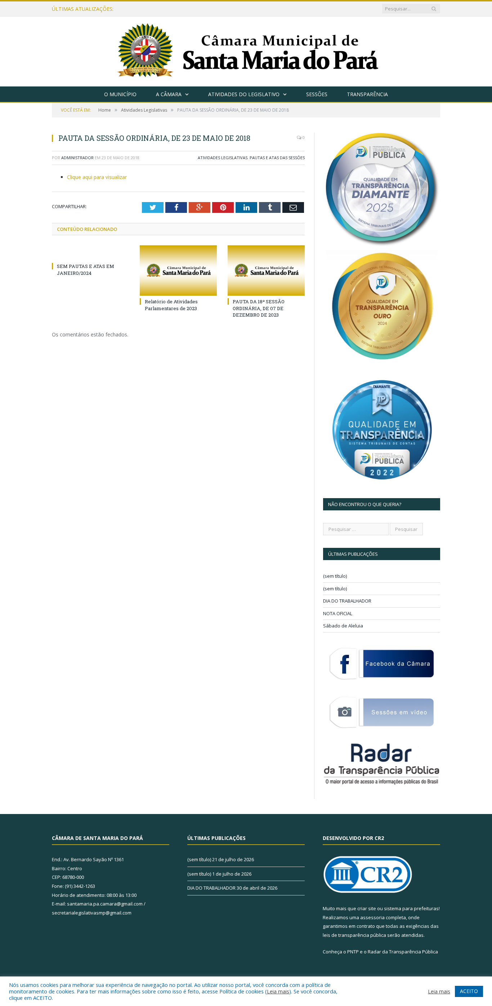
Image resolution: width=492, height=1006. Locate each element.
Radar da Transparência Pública (403, 951)
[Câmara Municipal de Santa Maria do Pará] (246, 50)
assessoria (372, 917)
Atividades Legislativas (222, 157)
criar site (366, 908)
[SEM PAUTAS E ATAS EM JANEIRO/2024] (90, 252)
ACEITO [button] (469, 991)
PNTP (353, 951)
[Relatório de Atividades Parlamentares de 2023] (178, 270)
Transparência (367, 94)
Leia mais (278, 991)
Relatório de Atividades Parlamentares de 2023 (171, 304)
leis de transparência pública (354, 935)
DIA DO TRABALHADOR (347, 601)
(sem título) (335, 576)
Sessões (316, 94)
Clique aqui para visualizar (97, 177)
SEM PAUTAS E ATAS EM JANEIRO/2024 (85, 269)
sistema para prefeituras (411, 908)
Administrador (77, 157)
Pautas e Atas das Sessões (277, 157)
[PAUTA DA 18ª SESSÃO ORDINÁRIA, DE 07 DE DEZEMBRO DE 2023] (266, 270)
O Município (120, 94)
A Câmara (169, 94)
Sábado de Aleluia (343, 625)
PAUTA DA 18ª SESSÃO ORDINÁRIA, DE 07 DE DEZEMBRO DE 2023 (259, 308)
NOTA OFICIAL (337, 613)
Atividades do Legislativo (243, 94)
